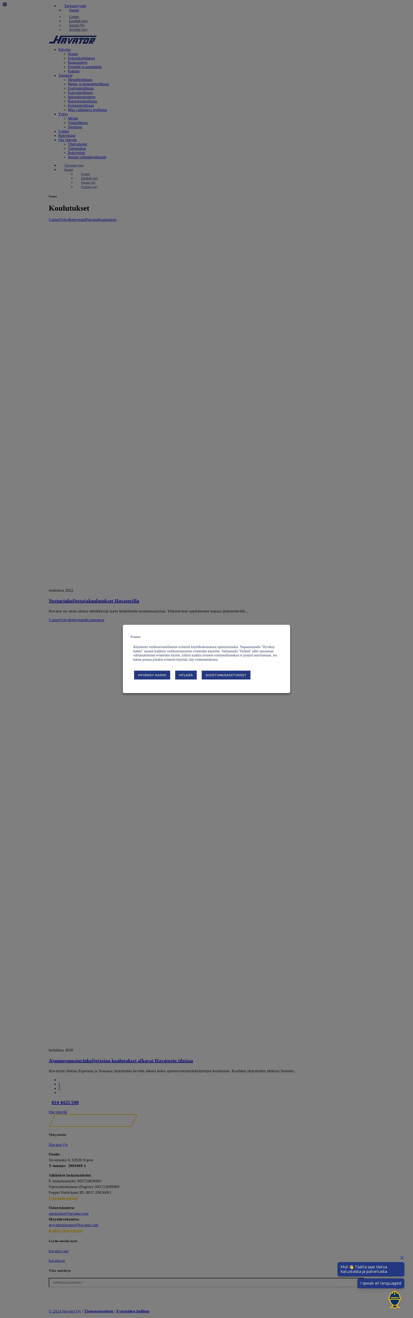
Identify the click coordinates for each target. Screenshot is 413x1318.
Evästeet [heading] (136, 636)
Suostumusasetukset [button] (226, 675)
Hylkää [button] (186, 675)
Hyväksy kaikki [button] (152, 675)
